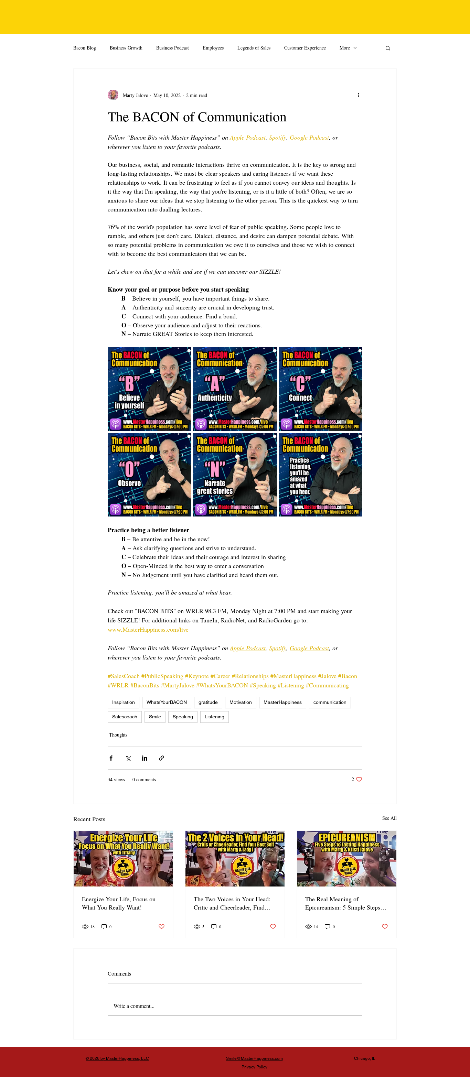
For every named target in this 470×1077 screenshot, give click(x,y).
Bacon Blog (84, 47)
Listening (214, 716)
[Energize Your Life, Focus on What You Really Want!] (123, 858)
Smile (155, 716)
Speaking (183, 716)
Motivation (240, 702)
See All (389, 818)
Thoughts (118, 734)
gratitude (208, 702)
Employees (213, 47)
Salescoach (124, 716)
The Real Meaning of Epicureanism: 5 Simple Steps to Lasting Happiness (346, 903)
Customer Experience (305, 47)
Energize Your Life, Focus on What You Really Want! (119, 903)
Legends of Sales (253, 47)
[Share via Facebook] (111, 758)
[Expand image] (149, 389)
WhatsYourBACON (167, 702)
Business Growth (126, 47)
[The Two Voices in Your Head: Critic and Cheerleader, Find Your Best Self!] (235, 858)
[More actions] (358, 95)
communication (329, 702)
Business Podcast (172, 47)
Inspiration (123, 702)
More (345, 47)
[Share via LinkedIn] (144, 758)
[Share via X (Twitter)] (128, 758)
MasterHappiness (283, 702)
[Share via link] (161, 758)
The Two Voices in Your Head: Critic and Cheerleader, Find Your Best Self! (232, 903)
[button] (388, 48)
